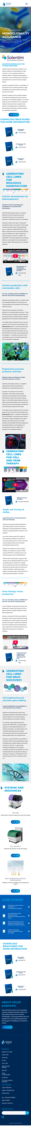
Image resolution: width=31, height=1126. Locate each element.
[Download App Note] (16, 273)
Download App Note (23, 501)
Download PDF (22, 132)
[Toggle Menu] (26, 3)
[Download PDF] (16, 132)
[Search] (27, 1113)
